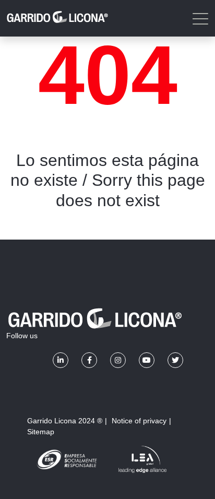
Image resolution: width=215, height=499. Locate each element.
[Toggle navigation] (199, 18)
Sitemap (40, 431)
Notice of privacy (139, 421)
